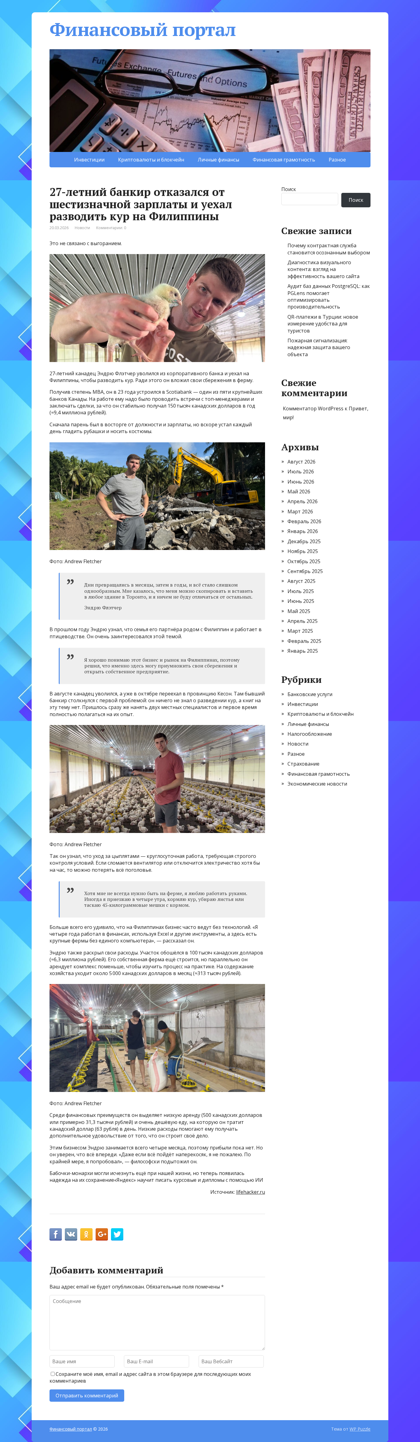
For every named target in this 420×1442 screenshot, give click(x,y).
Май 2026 (298, 491)
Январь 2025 (302, 650)
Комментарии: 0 (111, 227)
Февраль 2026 (304, 521)
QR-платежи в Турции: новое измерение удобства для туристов (322, 323)
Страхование (303, 763)
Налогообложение (309, 734)
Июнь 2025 (300, 601)
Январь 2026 (302, 531)
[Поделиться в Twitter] (117, 1234)
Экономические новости (317, 783)
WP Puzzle (360, 1429)
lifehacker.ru (250, 1192)
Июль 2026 (300, 471)
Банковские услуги (309, 694)
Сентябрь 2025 (305, 571)
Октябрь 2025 (303, 561)
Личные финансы (218, 159)
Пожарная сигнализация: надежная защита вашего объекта (318, 347)
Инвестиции (89, 159)
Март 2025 (300, 630)
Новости (82, 227)
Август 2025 (301, 581)
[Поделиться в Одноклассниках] (86, 1234)
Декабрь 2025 (304, 541)
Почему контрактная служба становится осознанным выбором (328, 249)
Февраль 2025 (304, 641)
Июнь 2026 (300, 481)
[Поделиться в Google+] (102, 1234)
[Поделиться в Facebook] (56, 1234)
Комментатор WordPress (313, 408)
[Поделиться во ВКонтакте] (71, 1234)
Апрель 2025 (302, 621)
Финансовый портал (143, 29)
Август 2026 (301, 461)
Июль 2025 (300, 591)
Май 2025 (298, 611)
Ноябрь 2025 (302, 551)
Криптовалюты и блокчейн (151, 159)
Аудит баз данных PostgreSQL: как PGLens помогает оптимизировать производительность (328, 296)
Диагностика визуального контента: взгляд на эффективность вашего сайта (323, 269)
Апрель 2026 (302, 501)
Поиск (288, 189)
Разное (337, 159)
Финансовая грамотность (284, 159)
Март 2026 (300, 511)
